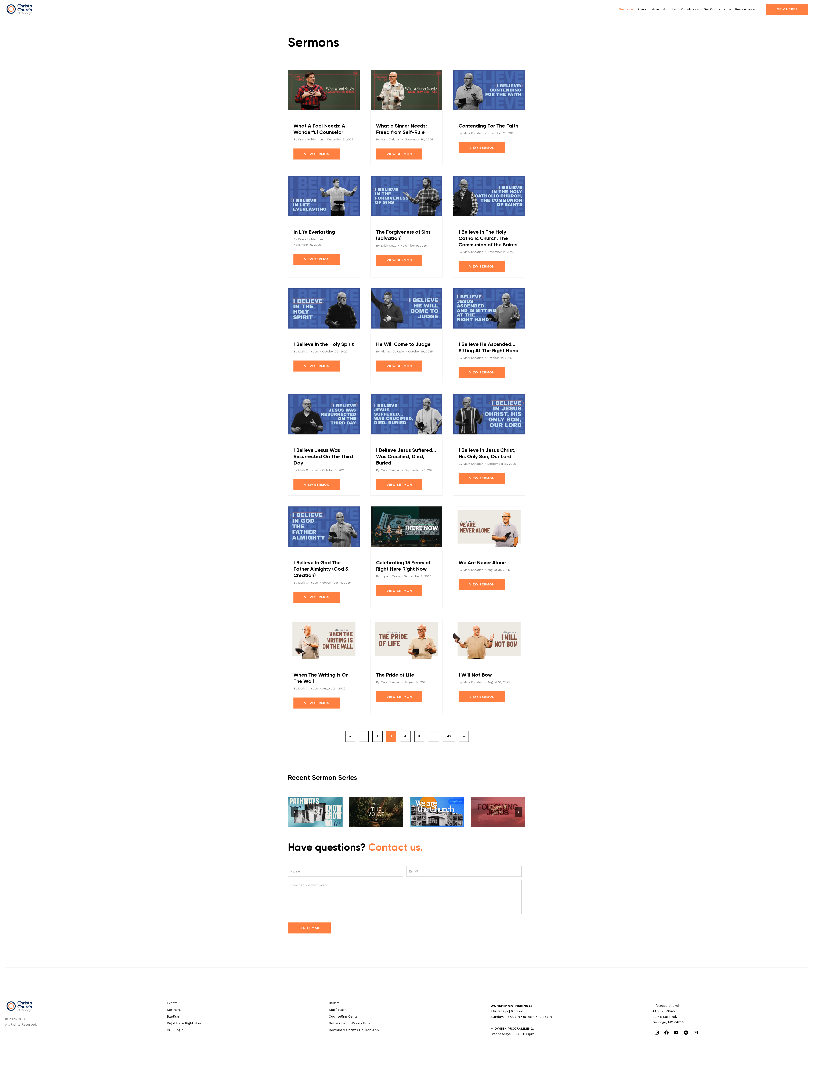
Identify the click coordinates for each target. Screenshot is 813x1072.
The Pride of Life (395, 675)
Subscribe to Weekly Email (350, 1023)
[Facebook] (666, 1032)
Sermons (626, 9)
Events (172, 1003)
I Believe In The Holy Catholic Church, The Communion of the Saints (488, 238)
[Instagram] (657, 1032)
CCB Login (175, 1030)
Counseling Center (344, 1016)
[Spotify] (686, 1032)
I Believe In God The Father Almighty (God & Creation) (321, 569)
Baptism (173, 1016)
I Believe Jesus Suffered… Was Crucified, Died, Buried (406, 457)
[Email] (695, 1032)
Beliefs (334, 1003)
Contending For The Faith (488, 126)
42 (449, 736)
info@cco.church (666, 1006)
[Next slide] (518, 812)
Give (655, 9)
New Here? (787, 9)
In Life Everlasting (314, 232)
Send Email (309, 928)
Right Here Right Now (184, 1023)
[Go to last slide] (294, 812)
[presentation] (315, 812)
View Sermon (316, 154)
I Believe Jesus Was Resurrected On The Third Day (323, 457)
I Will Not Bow (475, 675)
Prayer (642, 9)
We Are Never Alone (482, 562)
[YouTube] (676, 1032)
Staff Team (338, 1010)
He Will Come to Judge (403, 344)
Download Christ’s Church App (354, 1030)
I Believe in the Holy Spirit (323, 344)
